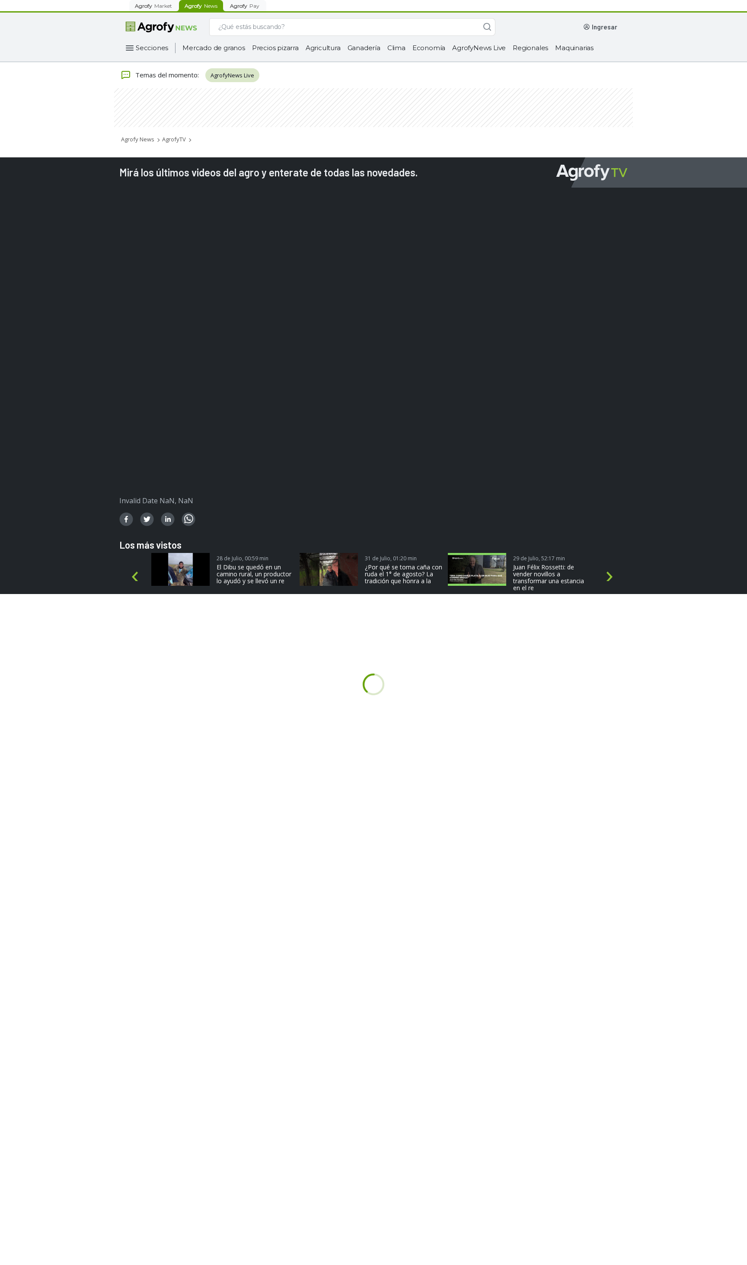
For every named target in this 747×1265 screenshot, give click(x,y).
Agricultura (323, 48)
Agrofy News (137, 139)
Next (611, 577)
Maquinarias (574, 48)
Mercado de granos (213, 48)
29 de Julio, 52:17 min (539, 558)
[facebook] (126, 519)
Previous (136, 577)
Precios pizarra (275, 48)
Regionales (530, 48)
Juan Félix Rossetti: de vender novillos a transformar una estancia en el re (548, 577)
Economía (428, 48)
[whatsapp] (188, 519)
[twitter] (147, 519)
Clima (396, 48)
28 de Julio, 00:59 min (242, 558)
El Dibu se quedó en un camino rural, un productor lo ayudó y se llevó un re (254, 574)
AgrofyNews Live (479, 48)
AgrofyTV (174, 139)
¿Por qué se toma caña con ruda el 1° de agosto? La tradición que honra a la (403, 574)
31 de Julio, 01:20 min (391, 558)
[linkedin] (168, 519)
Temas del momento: (167, 74)
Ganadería (364, 48)
